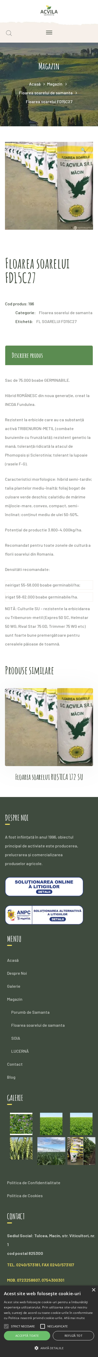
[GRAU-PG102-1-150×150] (21, 1147)
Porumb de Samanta (30, 1012)
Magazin (54, 83)
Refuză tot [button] (73, 1336)
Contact (15, 1064)
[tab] (49, 355)
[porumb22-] (51, 1150)
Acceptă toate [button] (27, 1336)
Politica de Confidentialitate (33, 1182)
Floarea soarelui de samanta (46, 92)
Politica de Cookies (25, 1195)
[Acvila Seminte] (49, 9)
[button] (49, 1348)
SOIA (15, 1038)
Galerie (13, 986)
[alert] (49, 1321)
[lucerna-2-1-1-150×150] (81, 1123)
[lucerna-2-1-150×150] (51, 1123)
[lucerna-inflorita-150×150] (21, 1123)
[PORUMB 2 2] (81, 1150)
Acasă (35, 83)
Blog (11, 1077)
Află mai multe (74, 1318)
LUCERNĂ (20, 1051)
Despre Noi (17, 973)
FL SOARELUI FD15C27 (56, 321)
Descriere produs (27, 355)
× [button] (93, 1290)
